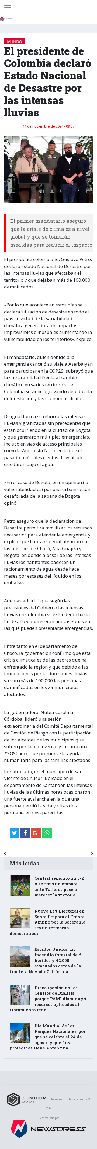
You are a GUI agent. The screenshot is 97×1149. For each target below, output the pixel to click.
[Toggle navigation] (7, 5)
